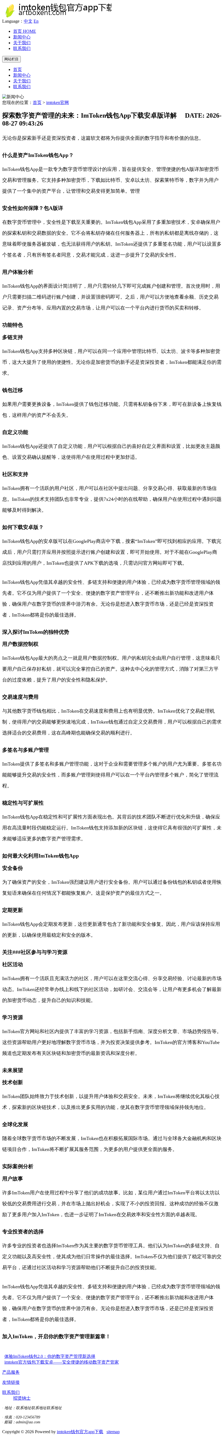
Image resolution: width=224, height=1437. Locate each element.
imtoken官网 (57, 102)
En (36, 21)
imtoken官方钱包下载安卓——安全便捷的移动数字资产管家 (61, 1362)
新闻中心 (22, 37)
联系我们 (22, 48)
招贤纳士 (22, 1398)
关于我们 (22, 42)
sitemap (113, 1431)
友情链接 (11, 1382)
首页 (24, 31)
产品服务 (11, 1372)
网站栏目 (11, 59)
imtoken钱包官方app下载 (80, 1431)
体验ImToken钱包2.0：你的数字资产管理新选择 (49, 1356)
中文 (28, 21)
